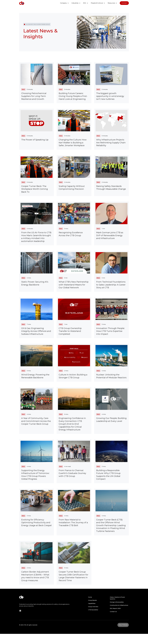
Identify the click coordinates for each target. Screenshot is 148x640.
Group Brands (92, 600)
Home (90, 597)
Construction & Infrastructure (119, 605)
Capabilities (91, 603)
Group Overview (93, 606)
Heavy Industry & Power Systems (117, 598)
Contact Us (113, 611)
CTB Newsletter (93, 610)
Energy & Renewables (117, 602)
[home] (21, 3)
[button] (64, 3)
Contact (124, 3)
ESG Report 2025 (115, 608)
